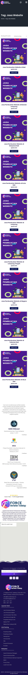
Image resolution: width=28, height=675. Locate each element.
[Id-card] (14, 578)
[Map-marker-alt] (17, 578)
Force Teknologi (23, 672)
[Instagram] (11, 578)
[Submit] (14, 574)
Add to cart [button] (14, 72)
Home (2, 18)
